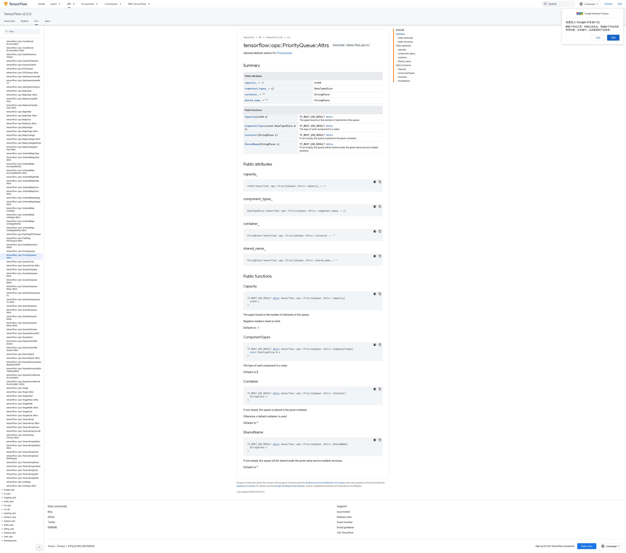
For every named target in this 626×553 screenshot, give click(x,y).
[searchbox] (22, 31)
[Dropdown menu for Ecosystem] (98, 4)
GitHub (608, 3)
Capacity (250, 116)
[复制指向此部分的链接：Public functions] (275, 277)
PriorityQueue (284, 53)
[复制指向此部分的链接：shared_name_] (269, 249)
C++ (36, 21)
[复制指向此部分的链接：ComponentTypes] (273, 337)
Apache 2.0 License (246, 486)
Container (251, 135)
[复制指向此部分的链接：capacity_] (261, 174)
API (69, 3)
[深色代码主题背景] (374, 181)
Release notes (344, 517)
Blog (50, 511)
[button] (21, 490)
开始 (613, 37)
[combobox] (558, 4)
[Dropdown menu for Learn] (60, 4)
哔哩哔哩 (52, 527)
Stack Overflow (345, 522)
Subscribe (586, 546)
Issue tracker (343, 511)
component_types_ (256, 88)
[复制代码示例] (380, 181)
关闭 (598, 37)
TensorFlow (248, 37)
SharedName (252, 144)
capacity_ (251, 82)
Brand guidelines (345, 527)
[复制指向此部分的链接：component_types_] (276, 199)
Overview (9, 21)
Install (41, 3)
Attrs (329, 116)
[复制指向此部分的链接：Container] (261, 382)
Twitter (51, 522)
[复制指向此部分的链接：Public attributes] (275, 165)
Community (111, 3)
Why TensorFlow (137, 3)
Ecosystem (88, 3)
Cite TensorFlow (345, 532)
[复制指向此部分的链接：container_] (262, 224)
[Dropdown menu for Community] (121, 4)
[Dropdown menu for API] (75, 4)
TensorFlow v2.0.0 (17, 14)
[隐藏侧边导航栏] (39, 547)
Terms (51, 546)
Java (47, 21)
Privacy (61, 546)
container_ (252, 94)
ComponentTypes (255, 125)
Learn (53, 3)
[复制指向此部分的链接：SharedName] (266, 433)
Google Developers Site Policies (289, 486)
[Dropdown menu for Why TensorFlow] (150, 4)
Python (24, 21)
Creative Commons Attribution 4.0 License (325, 482)
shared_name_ (253, 100)
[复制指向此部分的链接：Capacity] (260, 287)
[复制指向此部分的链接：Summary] (263, 66)
